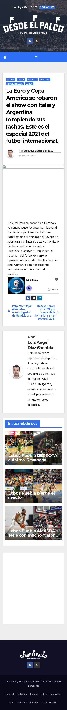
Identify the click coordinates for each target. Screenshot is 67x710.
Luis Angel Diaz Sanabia (38, 150)
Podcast (44, 79)
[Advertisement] (33, 588)
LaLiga (21, 79)
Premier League (15, 84)
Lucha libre (56, 694)
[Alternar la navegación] (36, 57)
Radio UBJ (22, 694)
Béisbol (34, 694)
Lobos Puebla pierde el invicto (31, 495)
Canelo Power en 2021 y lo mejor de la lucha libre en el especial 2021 (45, 313)
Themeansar (33, 685)
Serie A (29, 84)
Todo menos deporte (27, 702)
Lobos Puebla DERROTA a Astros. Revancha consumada (32, 460)
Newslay (53, 681)
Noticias (32, 79)
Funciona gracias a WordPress (23, 681)
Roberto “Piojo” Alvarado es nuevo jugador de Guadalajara (22, 311)
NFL (11, 702)
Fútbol (10, 79)
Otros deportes (49, 702)
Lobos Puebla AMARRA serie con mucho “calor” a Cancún (32, 535)
